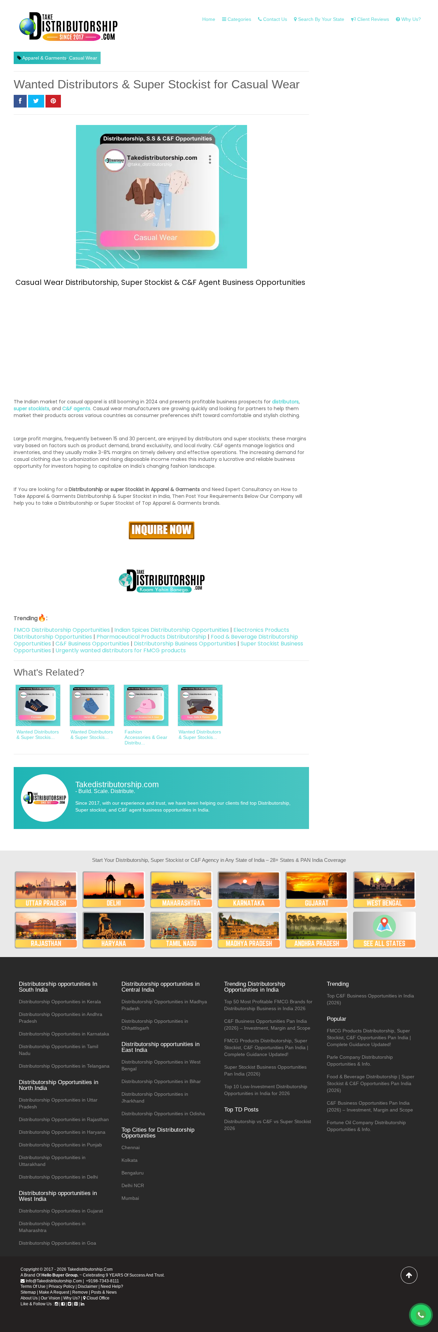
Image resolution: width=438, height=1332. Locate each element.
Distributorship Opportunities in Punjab (60, 1144)
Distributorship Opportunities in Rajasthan (64, 1119)
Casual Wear (83, 58)
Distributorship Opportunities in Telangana (64, 1066)
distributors (285, 401)
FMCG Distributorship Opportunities (62, 630)
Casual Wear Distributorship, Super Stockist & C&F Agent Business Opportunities (160, 282)
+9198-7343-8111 (102, 1281)
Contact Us (274, 19)
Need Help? (112, 1286)
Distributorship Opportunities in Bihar (161, 1081)
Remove (80, 1292)
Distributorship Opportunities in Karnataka (64, 1033)
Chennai (130, 1147)
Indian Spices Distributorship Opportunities (171, 630)
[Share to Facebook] (20, 101)
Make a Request (54, 1292)
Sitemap (28, 1292)
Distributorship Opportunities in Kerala (60, 1001)
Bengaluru (132, 1173)
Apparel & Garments (44, 58)
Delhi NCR (132, 1185)
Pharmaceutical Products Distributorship (151, 637)
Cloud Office (98, 1298)
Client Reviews (372, 19)
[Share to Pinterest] (53, 101)
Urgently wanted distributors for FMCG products (120, 650)
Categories (238, 19)
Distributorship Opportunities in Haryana (62, 1132)
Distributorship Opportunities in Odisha (163, 1113)
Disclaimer (88, 1286)
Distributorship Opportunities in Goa (57, 1243)
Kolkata (129, 1160)
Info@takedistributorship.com (53, 1281)
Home (208, 19)
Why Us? (71, 1298)
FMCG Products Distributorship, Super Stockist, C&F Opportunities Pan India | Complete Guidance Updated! (266, 1047)
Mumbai (130, 1198)
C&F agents (76, 408)
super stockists (31, 408)
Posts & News (104, 1292)
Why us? (410, 19)
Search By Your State (320, 19)
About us (29, 1298)
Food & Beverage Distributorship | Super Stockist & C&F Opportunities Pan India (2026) (370, 1083)
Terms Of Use (33, 1286)
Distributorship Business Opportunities (185, 644)
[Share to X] (36, 101)
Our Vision (50, 1298)
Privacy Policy (62, 1286)
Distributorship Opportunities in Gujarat (61, 1211)
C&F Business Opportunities (92, 644)
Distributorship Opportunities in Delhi (58, 1177)
